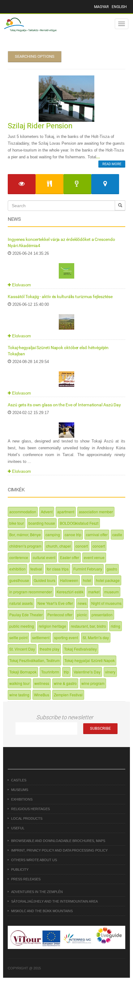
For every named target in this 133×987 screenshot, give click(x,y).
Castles (18, 780)
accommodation (22, 511)
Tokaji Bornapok (22, 671)
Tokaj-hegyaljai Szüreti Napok (89, 660)
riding (115, 626)
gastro (112, 568)
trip (66, 671)
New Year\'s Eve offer (55, 603)
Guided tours (44, 580)
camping (52, 534)
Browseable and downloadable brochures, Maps (58, 841)
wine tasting (19, 694)
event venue (94, 557)
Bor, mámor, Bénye (25, 534)
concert (81, 546)
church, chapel (58, 546)
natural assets (21, 603)
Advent (47, 511)
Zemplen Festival (68, 694)
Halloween (69, 580)
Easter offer (69, 557)
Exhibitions (21, 799)
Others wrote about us (34, 860)
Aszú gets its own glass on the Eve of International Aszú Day (64, 404)
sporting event (66, 637)
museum (111, 591)
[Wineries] (77, 184)
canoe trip (73, 534)
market (94, 591)
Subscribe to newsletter (64, 717)
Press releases (26, 879)
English (119, 7)
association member (96, 511)
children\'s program (25, 546)
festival (36, 568)
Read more (111, 164)
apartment (65, 511)
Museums (19, 790)
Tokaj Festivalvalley (80, 649)
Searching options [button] (34, 56)
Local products (26, 818)
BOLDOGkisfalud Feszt (79, 523)
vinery (110, 671)
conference (18, 557)
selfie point (18, 637)
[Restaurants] (49, 184)
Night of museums (106, 603)
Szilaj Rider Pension (40, 126)
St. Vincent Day (22, 649)
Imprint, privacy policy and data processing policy (59, 850)
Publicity (19, 869)
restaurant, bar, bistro (88, 626)
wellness (41, 683)
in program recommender (30, 591)
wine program (93, 683)
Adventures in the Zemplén (37, 892)
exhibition (17, 568)
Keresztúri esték (70, 591)
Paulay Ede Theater (26, 614)
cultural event (44, 557)
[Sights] (22, 184)
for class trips (58, 568)
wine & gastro (65, 683)
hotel (87, 580)
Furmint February (87, 568)
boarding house (41, 523)
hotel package (108, 580)
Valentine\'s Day (87, 671)
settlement (40, 637)
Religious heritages (30, 809)
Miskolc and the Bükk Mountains (42, 911)
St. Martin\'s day (96, 637)
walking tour (19, 683)
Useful (17, 828)
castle (117, 534)
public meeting (21, 626)
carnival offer (97, 534)
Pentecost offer (59, 614)
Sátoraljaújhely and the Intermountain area (54, 901)
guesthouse (19, 580)
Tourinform (50, 671)
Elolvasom (21, 285)
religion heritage (52, 626)
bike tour (16, 523)
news (82, 603)
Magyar (101, 7)
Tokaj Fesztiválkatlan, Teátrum (34, 660)
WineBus (41, 694)
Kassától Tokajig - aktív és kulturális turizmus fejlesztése (60, 296)
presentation (102, 614)
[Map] (105, 184)
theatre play (49, 649)
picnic (82, 614)
